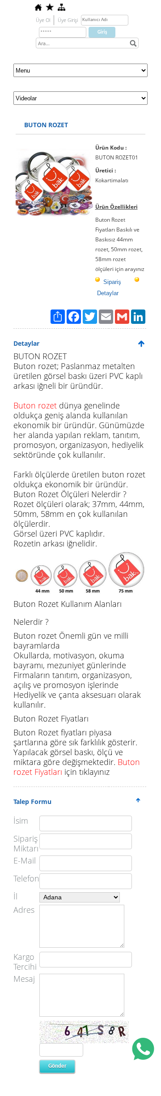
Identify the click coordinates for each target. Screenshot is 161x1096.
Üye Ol (43, 20)
